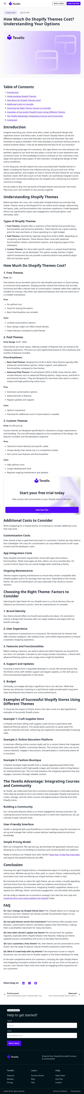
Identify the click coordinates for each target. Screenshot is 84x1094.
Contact (58, 1082)
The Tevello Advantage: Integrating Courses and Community (35, 116)
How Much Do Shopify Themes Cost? (24, 100)
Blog (33, 1079)
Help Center (60, 1075)
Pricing (10, 1082)
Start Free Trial (73, 3)
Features (10, 1075)
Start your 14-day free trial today (65, 854)
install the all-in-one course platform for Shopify (26, 898)
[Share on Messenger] (29, 983)
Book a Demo (14, 1043)
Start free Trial (42, 510)
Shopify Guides (10, 13)
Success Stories (37, 1075)
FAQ (33, 1082)
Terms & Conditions (60, 1091)
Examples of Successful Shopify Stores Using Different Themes (36, 112)
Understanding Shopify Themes (21, 96)
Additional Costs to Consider (20, 104)
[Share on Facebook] (35, 983)
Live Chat (59, 1079)
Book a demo (59, 3)
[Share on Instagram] (23, 983)
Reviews (10, 1079)
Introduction (13, 92)
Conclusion (12, 120)
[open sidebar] (5, 3)
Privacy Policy (75, 1091)
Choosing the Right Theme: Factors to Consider (29, 108)
